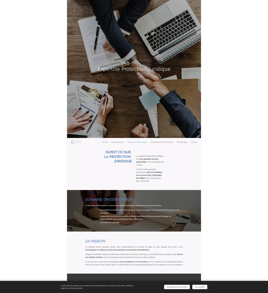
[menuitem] (106, 142)
